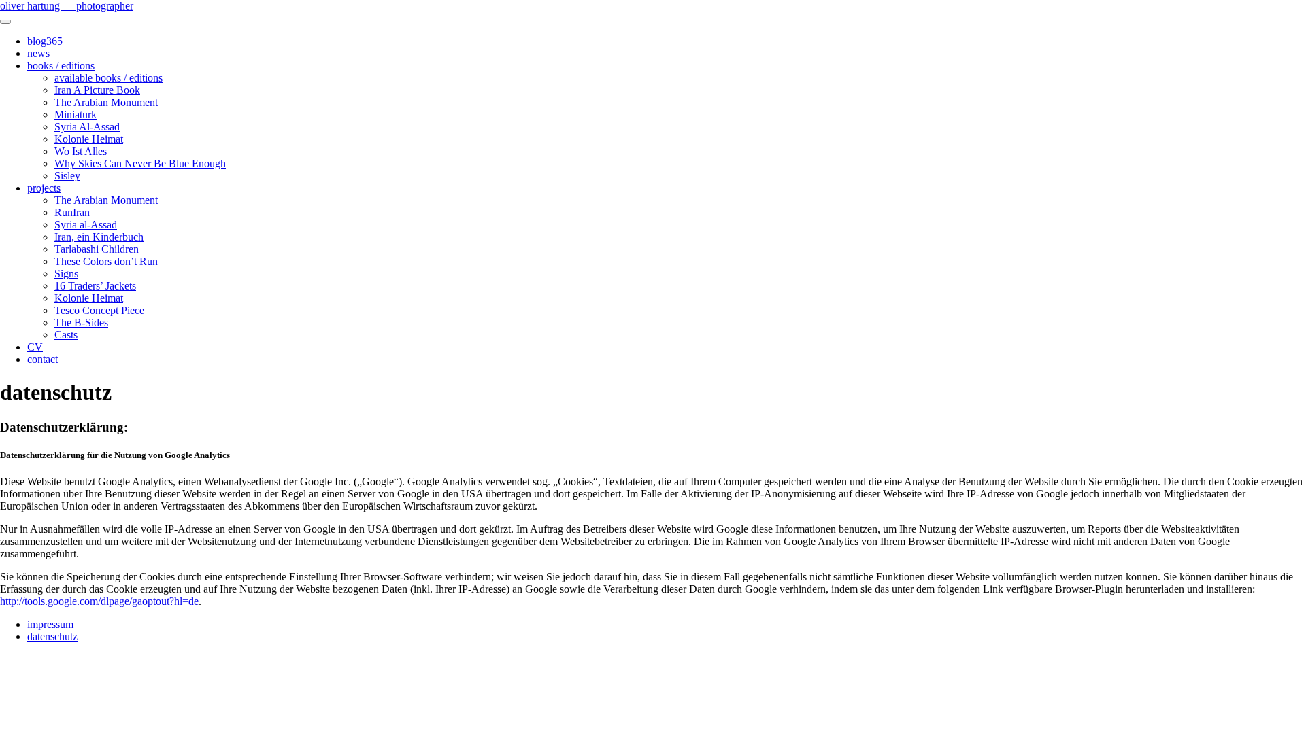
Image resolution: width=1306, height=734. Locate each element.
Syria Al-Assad (87, 127)
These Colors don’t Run (106, 261)
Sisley (67, 175)
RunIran (72, 212)
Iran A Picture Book (97, 90)
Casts (66, 334)
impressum (50, 624)
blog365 (45, 41)
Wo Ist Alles (80, 151)
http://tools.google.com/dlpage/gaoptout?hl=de (99, 601)
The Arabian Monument (106, 102)
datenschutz (52, 636)
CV (35, 347)
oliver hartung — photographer (66, 6)
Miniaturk (75, 114)
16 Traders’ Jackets (95, 286)
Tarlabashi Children (96, 249)
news (38, 53)
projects (44, 188)
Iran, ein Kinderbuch (99, 237)
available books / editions (108, 78)
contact (42, 359)
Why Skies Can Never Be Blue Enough (140, 163)
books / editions (61, 65)
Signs (66, 273)
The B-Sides (81, 322)
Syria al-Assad (85, 224)
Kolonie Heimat (88, 139)
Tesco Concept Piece (99, 310)
